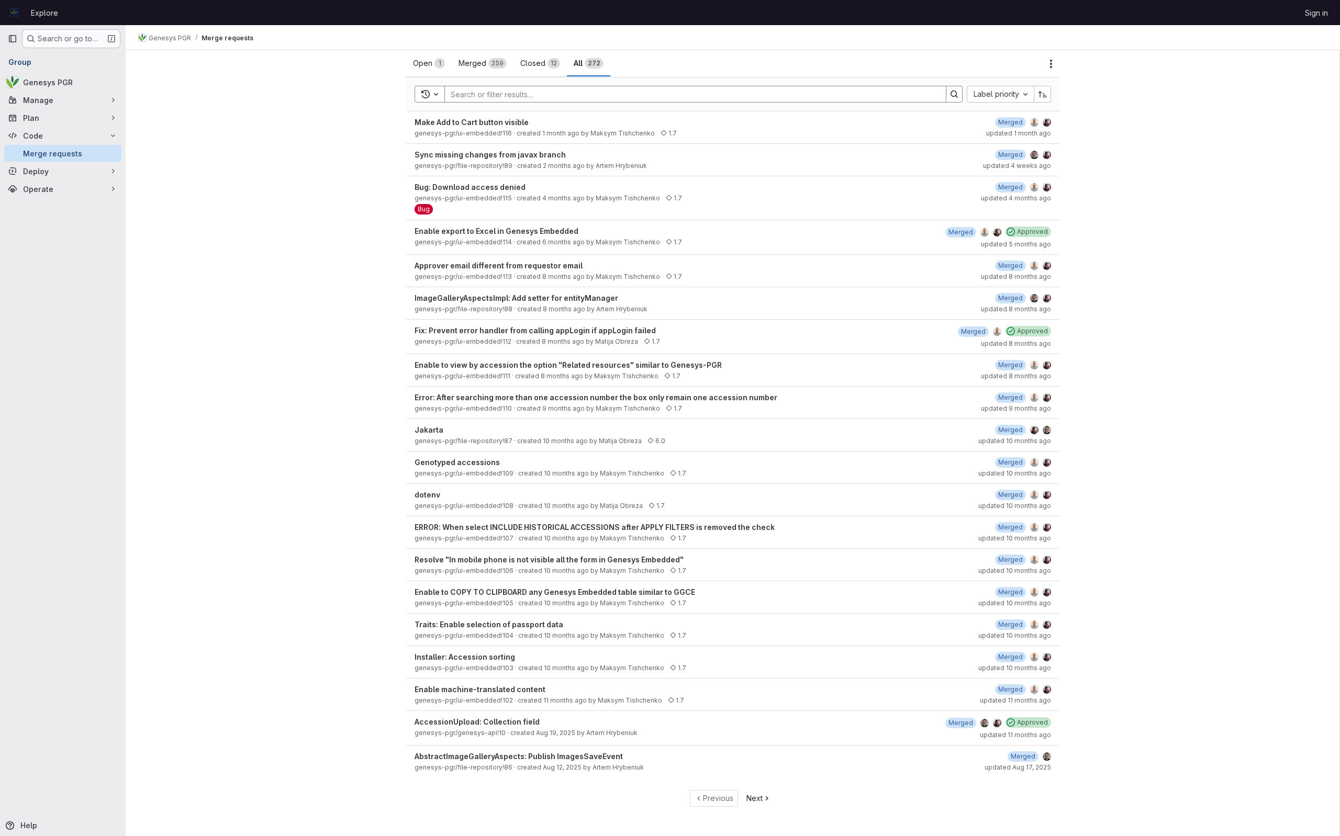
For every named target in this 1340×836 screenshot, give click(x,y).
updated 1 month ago (1018, 133)
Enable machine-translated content (480, 689)
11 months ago (565, 700)
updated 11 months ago (1015, 700)
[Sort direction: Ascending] (1042, 94)
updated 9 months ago (1016, 408)
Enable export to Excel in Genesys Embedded (496, 231)
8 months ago (563, 276)
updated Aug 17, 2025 (1018, 767)
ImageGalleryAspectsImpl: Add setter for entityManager (516, 297)
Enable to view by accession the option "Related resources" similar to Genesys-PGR (568, 364)
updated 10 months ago (1014, 441)
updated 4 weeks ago (1017, 166)
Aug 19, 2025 (555, 733)
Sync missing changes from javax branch (490, 154)
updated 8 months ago (1016, 276)
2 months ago (564, 166)
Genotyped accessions (457, 462)
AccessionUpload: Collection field (477, 721)
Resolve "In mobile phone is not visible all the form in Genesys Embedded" (549, 559)
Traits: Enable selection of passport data (489, 624)
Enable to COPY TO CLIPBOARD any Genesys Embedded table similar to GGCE (555, 592)
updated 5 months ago (1016, 244)
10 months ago (565, 441)
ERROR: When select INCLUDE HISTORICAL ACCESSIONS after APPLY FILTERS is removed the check (595, 527)
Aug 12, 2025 (562, 767)
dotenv (427, 494)
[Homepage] (14, 12)
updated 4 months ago (1016, 198)
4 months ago (563, 198)
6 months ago (563, 242)
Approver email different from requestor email (499, 265)
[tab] (429, 63)
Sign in (1316, 12)
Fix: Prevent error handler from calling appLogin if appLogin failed (535, 330)
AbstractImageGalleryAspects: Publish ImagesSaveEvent (519, 756)
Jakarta (429, 429)
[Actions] (1051, 63)
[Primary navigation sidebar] (12, 38)
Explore (44, 12)
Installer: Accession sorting (465, 656)
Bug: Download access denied (470, 187)
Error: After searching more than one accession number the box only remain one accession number (596, 397)
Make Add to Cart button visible (472, 122)
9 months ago (563, 408)
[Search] (954, 94)
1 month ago (560, 133)
